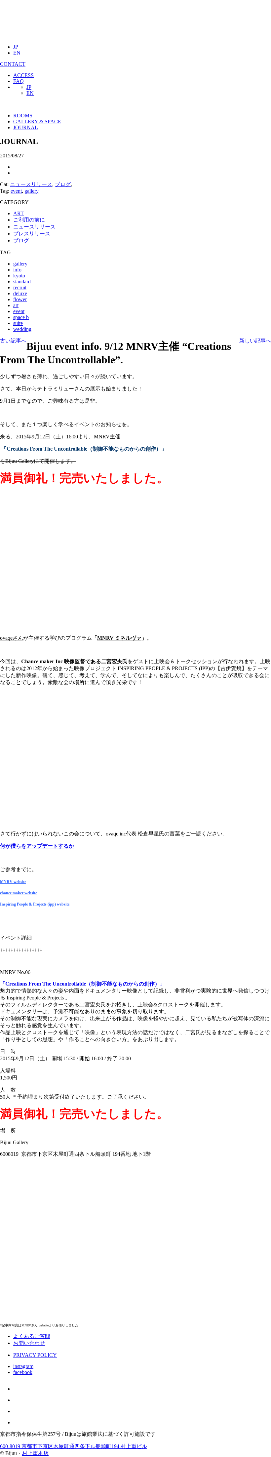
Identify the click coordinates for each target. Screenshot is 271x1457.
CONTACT (12, 64)
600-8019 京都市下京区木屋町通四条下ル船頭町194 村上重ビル (73, 1446)
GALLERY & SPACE (37, 121)
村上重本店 (35, 1453)
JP (15, 47)
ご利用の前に (29, 220)
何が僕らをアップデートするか (37, 846)
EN (16, 53)
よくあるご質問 (31, 1336)
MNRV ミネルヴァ (119, 638)
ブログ (63, 184)
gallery (31, 191)
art (16, 305)
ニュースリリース (31, 184)
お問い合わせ (29, 1343)
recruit (19, 287)
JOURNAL (25, 127)
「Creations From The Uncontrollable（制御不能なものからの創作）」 (82, 984)
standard (22, 281)
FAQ (18, 81)
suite (18, 323)
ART (18, 213)
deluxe (20, 293)
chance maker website (18, 893)
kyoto (19, 275)
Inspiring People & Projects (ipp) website (34, 904)
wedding (22, 329)
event (16, 191)
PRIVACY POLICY (35, 1355)
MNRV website (13, 881)
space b (21, 317)
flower (20, 299)
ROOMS (22, 115)
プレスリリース (31, 233)
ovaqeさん (11, 638)
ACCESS (23, 75)
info (17, 269)
